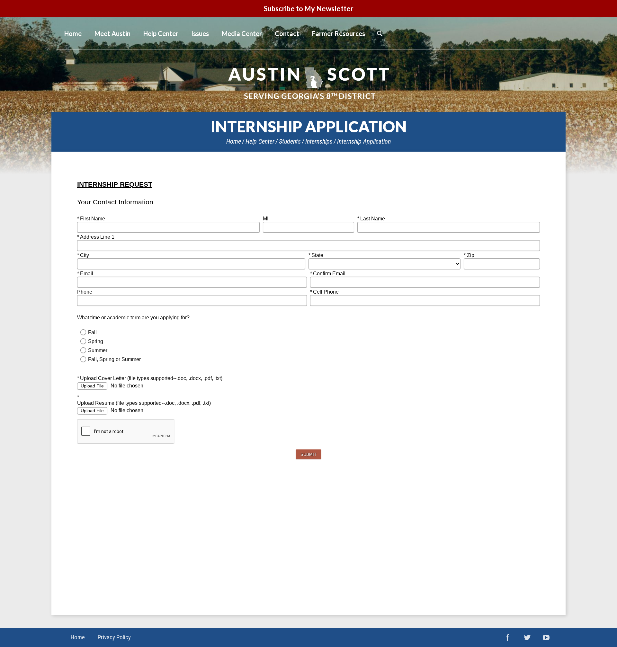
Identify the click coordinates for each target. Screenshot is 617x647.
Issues (200, 33)
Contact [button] (287, 33)
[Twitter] (535, 34)
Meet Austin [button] (112, 33)
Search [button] (379, 33)
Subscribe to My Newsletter (308, 8)
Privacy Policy (114, 637)
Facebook (507, 637)
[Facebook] (518, 34)
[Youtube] (551, 34)
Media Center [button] (242, 33)
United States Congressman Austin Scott (308, 83)
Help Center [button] (160, 33)
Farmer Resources (338, 33)
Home (233, 141)
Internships (319, 141)
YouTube (546, 637)
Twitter (527, 637)
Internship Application (364, 141)
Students (290, 141)
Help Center (260, 141)
